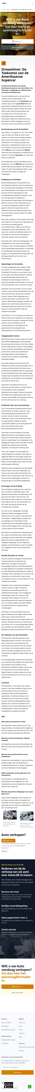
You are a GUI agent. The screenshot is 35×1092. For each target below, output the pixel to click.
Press (21, 1030)
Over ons (22, 1023)
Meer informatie (17, 47)
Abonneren (17, 1072)
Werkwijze (4, 1026)
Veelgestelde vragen (8, 1040)
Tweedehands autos (8, 1030)
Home (3, 9)
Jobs (20, 1026)
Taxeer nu (17, 41)
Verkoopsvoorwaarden (27, 1047)
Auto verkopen (6, 1023)
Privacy (21, 1051)
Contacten (4, 1043)
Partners (22, 1033)
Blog (8, 9)
